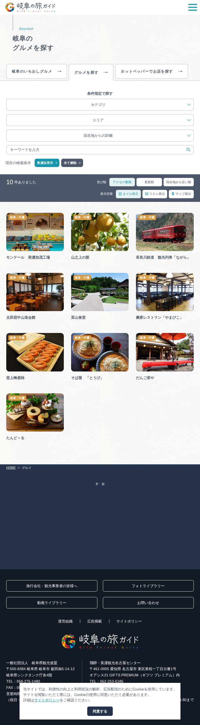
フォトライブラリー (148, 586)
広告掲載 (94, 621)
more (10, 215)
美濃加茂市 (45, 163)
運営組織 (65, 621)
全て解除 (70, 163)
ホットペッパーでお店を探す (147, 71)
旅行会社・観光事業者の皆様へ (51, 586)
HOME (11, 468)
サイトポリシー (129, 621)
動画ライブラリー (51, 603)
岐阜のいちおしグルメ (32, 71)
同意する (100, 711)
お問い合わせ (148, 603)
